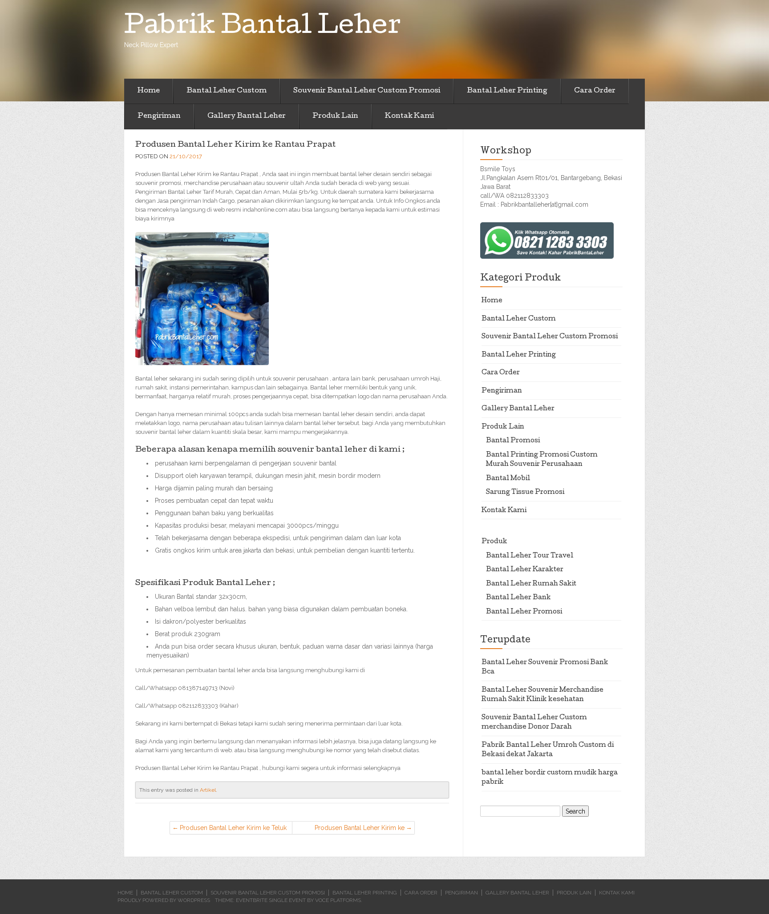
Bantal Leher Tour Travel (529, 556)
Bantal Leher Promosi (524, 612)
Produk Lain (335, 116)
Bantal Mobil (508, 479)
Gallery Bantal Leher (246, 116)
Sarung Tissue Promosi (525, 492)
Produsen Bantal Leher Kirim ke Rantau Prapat (235, 145)
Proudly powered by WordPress (163, 900)
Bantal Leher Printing (507, 91)
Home (149, 91)
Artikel (208, 790)
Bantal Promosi (513, 441)
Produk (494, 542)
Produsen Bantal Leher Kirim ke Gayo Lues (360, 829)
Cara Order (594, 91)
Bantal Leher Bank (518, 598)
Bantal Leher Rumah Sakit (531, 584)
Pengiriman (159, 116)
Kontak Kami (409, 116)
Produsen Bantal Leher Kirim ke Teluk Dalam (233, 829)
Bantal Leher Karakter (524, 570)
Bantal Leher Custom (226, 91)
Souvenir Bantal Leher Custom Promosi (366, 91)
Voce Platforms (338, 900)
